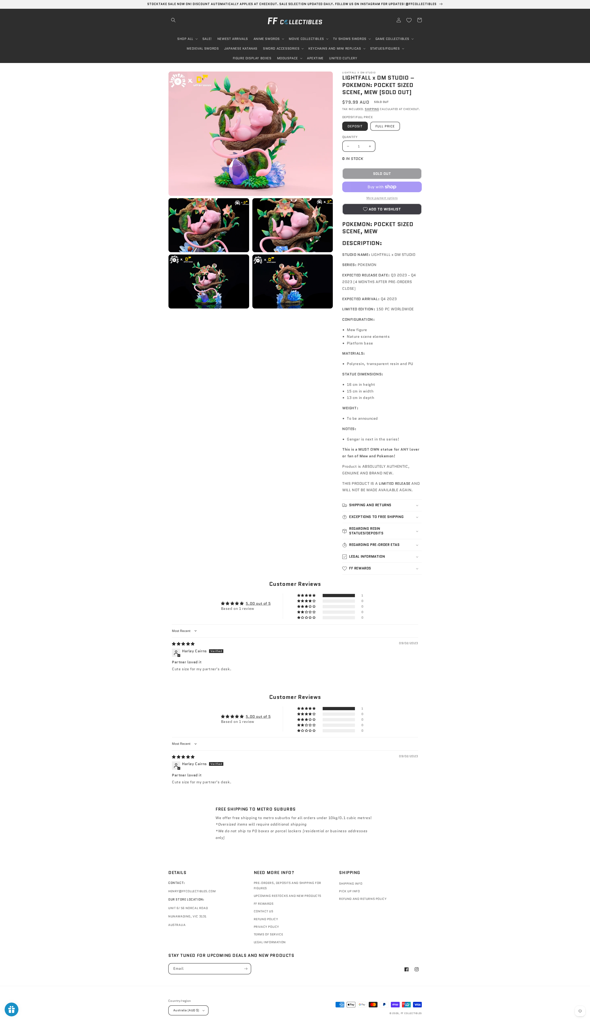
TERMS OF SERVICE (268, 934)
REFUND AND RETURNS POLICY (362, 899)
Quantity (349, 137)
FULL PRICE (385, 126)
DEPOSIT (355, 126)
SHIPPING (372, 109)
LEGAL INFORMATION (270, 942)
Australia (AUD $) (186, 1010)
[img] (183, 644)
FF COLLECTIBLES (411, 1013)
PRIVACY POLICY (266, 927)
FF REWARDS (264, 903)
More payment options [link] (382, 198)
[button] (173, 20)
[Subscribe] (246, 968)
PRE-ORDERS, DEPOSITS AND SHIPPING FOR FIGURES (287, 885)
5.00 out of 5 (258, 603)
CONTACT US (263, 911)
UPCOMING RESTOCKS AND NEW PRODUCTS (287, 896)
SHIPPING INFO (350, 883)
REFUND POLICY (266, 919)
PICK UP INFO (349, 891)
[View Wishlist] (409, 20)
